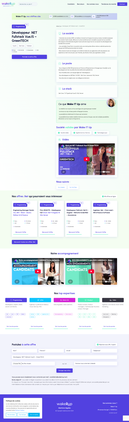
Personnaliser (11, 414)
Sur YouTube (73, 187)
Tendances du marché (108, 4)
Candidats (71, 4)
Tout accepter (34, 414)
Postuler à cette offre (29, 57)
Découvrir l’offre (20, 232)
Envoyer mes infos (64, 370)
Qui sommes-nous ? (110, 403)
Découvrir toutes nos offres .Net (24, 242)
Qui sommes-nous (93, 4)
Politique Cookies (19, 410)
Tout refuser (22, 414)
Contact (122, 4)
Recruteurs (80, 4)
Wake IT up (58, 26)
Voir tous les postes (12, 326)
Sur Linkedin (61, 187)
